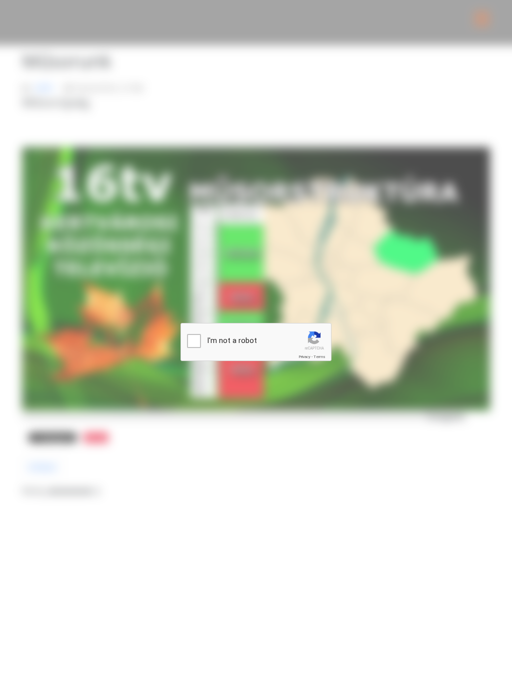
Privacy (304, 357)
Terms (320, 357)
